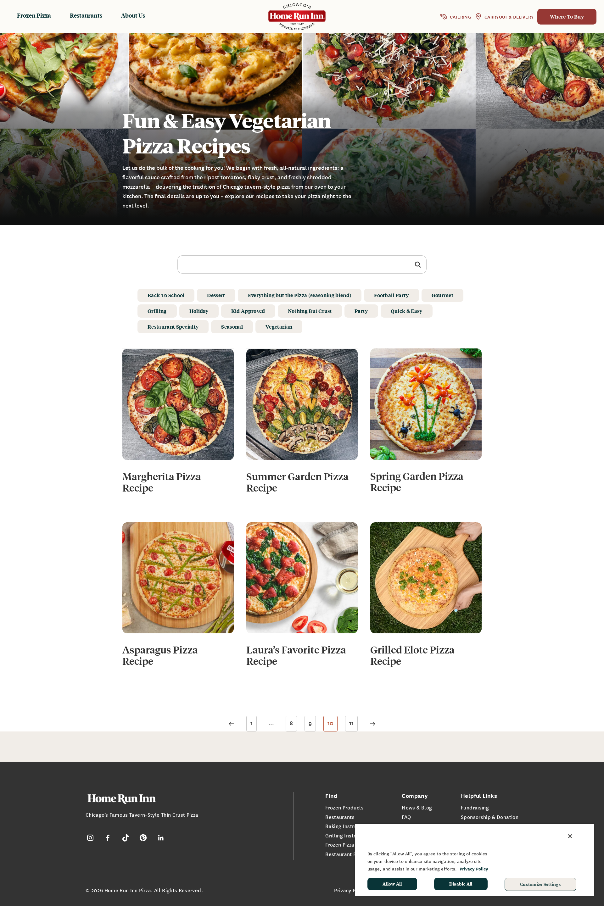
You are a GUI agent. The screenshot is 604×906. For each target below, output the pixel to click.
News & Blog (417, 807)
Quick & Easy (406, 310)
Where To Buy (567, 16)
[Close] (570, 836)
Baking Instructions (348, 826)
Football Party (391, 295)
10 (330, 723)
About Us (133, 15)
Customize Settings (540, 884)
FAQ (406, 816)
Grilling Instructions (349, 835)
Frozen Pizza (34, 15)
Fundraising (475, 807)
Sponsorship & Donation (489, 816)
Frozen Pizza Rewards (351, 844)
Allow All (392, 884)
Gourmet (442, 295)
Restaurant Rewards (349, 854)
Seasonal (232, 326)
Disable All (461, 884)
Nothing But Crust (310, 310)
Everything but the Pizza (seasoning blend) (299, 295)
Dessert (216, 295)
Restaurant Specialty (173, 326)
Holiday (199, 310)
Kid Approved (248, 310)
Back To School (166, 295)
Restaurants (86, 15)
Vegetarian (279, 326)
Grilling (157, 310)
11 (351, 723)
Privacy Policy (350, 890)
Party (361, 310)
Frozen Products (344, 807)
